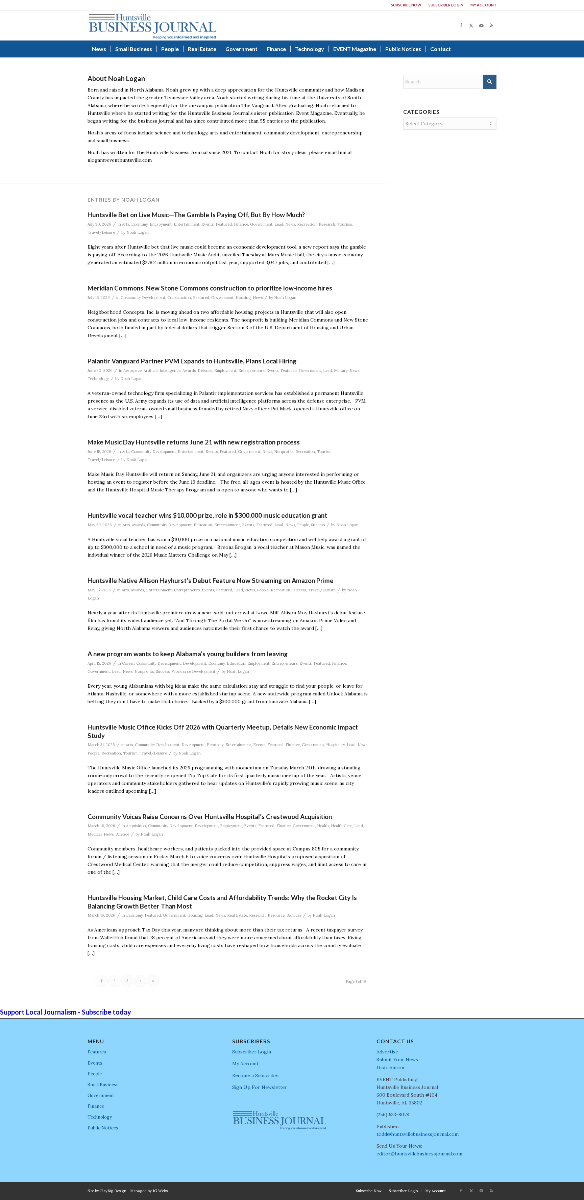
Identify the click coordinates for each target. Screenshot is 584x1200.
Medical (95, 834)
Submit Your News (397, 1059)
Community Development (143, 297)
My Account (483, 5)
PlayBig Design (113, 1191)
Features (97, 1052)
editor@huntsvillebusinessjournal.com (419, 1154)
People (303, 524)
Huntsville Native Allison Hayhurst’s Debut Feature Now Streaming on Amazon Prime (211, 580)
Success (318, 524)
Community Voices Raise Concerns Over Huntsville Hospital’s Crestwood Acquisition (210, 816)
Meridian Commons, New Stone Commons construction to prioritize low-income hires (210, 288)
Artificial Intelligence (162, 370)
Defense (205, 370)
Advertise (387, 1052)
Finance (241, 224)
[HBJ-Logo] (152, 25)
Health (323, 825)
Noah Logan (137, 232)
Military (340, 370)
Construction (179, 297)
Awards (189, 370)
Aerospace (132, 370)
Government (261, 224)
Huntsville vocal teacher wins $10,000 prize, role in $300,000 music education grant (207, 515)
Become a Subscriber (255, 1075)
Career (128, 663)
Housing (243, 297)
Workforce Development (193, 671)
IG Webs (160, 1191)
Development (194, 663)
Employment (161, 224)
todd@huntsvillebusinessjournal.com (417, 1134)
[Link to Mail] (481, 25)
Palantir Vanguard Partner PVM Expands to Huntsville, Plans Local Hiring (192, 361)
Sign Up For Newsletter (259, 1087)
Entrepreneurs (251, 370)
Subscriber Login (446, 5)
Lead (278, 224)
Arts (125, 224)
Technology (98, 378)
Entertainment (186, 224)
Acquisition (136, 825)
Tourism (344, 224)
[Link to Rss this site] (491, 25)
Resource (276, 915)
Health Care (341, 825)
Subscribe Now (406, 5)
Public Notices (103, 1128)
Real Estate (237, 915)
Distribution (390, 1068)
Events (207, 224)
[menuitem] (406, 5)
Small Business (103, 1085)
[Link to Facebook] (461, 25)
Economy (139, 224)
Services (294, 915)
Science (122, 834)
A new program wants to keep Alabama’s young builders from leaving (188, 654)
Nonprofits (283, 451)
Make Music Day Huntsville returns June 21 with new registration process (194, 442)
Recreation (307, 224)
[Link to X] (471, 25)
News (290, 224)
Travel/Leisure (101, 232)
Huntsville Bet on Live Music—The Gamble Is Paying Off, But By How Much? (196, 215)
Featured (224, 224)
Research (327, 224)
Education (203, 524)
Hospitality (335, 744)
